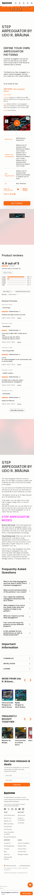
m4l (9, 106)
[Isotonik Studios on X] (9, 809)
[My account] (19, 3)
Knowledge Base (9, 846)
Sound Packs (8, 826)
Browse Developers (10, 837)
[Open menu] (31, 3)
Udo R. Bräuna (11, 110)
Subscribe (17, 784)
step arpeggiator (12, 107)
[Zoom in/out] (0, 886)
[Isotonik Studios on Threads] (16, 809)
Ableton (9, 104)
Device (6, 106)
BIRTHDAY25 (25, 6)
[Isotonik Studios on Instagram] (12, 809)
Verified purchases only (23, 291)
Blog (5, 851)
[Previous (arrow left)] (0, 888)
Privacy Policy (22, 849)
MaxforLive (13, 97)
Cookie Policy (22, 851)
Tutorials (6, 849)
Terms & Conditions (23, 843)
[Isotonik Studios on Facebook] (5, 809)
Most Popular (25, 106)
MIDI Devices (21, 97)
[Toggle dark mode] (27, 3)
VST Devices (8, 829)
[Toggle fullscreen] (2, 886)
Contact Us (7, 843)
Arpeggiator (23, 104)
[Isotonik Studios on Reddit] (23, 809)
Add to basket (17, 203)
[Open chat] (30, 884)
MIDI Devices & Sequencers (17, 99)
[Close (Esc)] (6, 886)
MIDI (19, 106)
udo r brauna (21, 107)
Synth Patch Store (9, 815)
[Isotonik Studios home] (7, 3)
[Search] (15, 3)
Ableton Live (15, 104)
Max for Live (7, 818)
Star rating (6, 291)
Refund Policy (22, 846)
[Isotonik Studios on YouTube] (19, 809)
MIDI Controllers (8, 824)
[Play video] (17, 123)
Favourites (21, 823)
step (5, 107)
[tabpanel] (17, 161)
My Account (21, 815)
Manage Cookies (23, 854)
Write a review (7, 272)
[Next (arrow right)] (2, 888)
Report (19, 318)
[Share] (4, 886)
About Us (6, 854)
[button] (11, 189)
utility (27, 107)
